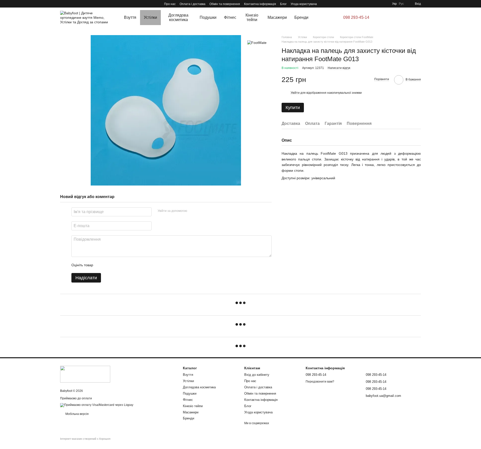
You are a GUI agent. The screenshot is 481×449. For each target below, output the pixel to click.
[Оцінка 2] (109, 265)
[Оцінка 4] (126, 265)
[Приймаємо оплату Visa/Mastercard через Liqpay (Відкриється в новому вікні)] (96, 405)
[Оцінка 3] (117, 265)
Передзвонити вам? (320, 381)
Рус (401, 3)
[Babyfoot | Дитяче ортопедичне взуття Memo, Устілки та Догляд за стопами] (85, 374)
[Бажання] (389, 18)
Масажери (277, 17)
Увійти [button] (295, 93)
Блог (283, 4)
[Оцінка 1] (101, 265)
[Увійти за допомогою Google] (201, 211)
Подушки (208, 17)
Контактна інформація (260, 4)
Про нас (170, 4)
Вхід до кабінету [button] (256, 375)
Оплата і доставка (192, 4)
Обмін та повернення (224, 4)
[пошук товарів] (322, 18)
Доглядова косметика (178, 17)
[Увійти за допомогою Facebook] (193, 211)
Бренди (301, 17)
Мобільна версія (77, 414)
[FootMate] (257, 42)
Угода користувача (304, 4)
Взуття (130, 17)
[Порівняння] (403, 18)
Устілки (150, 17)
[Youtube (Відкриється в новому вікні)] (68, 4)
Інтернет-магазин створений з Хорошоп (85, 438)
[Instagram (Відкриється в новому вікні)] (62, 4)
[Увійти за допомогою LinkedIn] (209, 211)
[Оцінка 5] (134, 265)
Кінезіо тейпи (252, 17)
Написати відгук (339, 68)
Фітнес (230, 17)
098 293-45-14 (356, 18)
